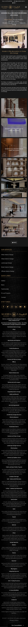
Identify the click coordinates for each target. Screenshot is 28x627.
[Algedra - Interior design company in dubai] (10, 7)
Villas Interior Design (7, 254)
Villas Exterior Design (7, 259)
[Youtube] (20, 306)
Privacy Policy (14, 620)
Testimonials (5, 289)
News (2, 285)
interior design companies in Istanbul (10, 355)
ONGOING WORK (13, 21)
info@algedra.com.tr (19, 1)
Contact (3, 297)
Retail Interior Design (7, 267)
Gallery (3, 280)
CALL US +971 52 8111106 (7, 1)
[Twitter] (7, 306)
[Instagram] (12, 306)
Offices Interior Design (7, 271)
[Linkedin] (16, 306)
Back (14, 242)
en (14, 3)
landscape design (11, 497)
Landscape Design (6, 263)
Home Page (8, 19)
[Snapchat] (24, 306)
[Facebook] (3, 306)
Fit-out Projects (18, 19)
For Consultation (17, 625)
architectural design (15, 429)
